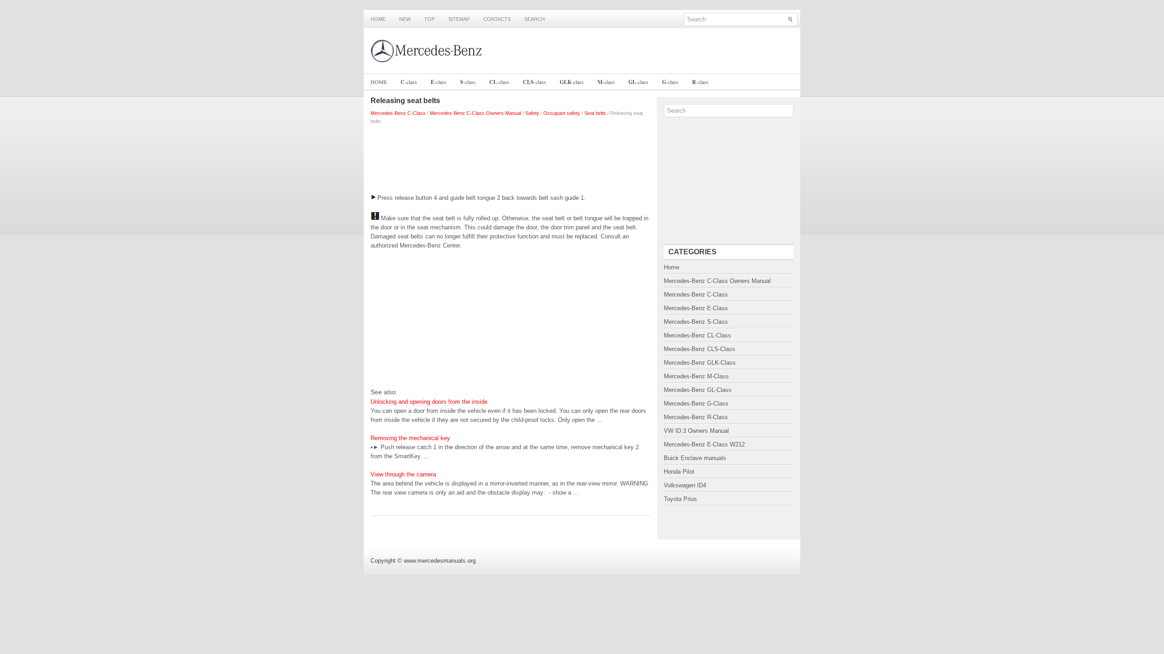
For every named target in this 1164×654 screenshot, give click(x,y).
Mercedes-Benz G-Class (696, 403)
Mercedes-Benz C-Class (398, 113)
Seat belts (595, 113)
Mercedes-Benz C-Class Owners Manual (475, 113)
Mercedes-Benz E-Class (696, 308)
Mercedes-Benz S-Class (696, 321)
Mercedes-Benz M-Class (696, 376)
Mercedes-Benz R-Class (696, 417)
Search (534, 19)
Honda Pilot (679, 471)
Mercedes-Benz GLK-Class (700, 362)
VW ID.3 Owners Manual (696, 430)
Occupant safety (561, 113)
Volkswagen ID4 (685, 485)
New (405, 19)
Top (429, 19)
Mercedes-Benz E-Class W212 (704, 444)
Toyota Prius (680, 498)
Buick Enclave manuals (695, 458)
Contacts (497, 19)
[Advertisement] (510, 157)
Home (378, 19)
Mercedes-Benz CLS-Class (699, 349)
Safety (532, 113)
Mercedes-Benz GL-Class (698, 389)
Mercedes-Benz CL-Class (697, 335)
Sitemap (459, 19)
